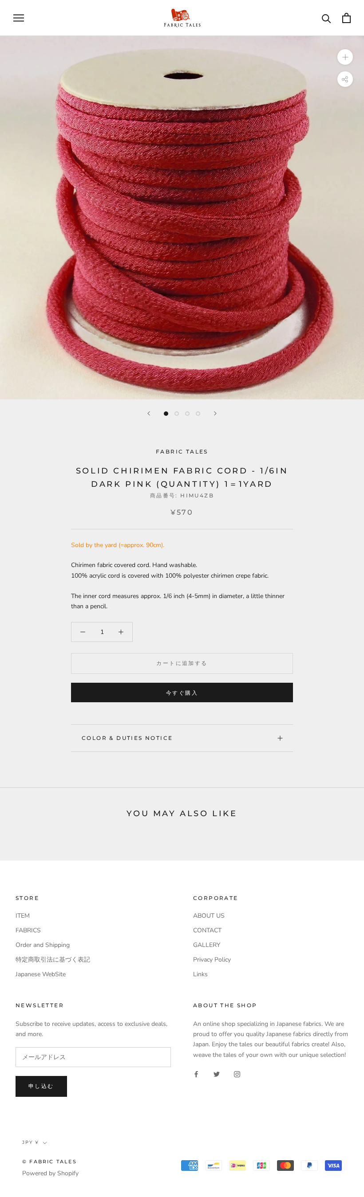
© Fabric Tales (49, 1161)
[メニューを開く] (18, 18)
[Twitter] (217, 1074)
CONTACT (207, 930)
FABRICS (28, 930)
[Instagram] (237, 1074)
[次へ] (215, 413)
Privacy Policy (212, 959)
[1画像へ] (166, 413)
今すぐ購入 (182, 692)
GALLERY (206, 945)
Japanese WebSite (41, 974)
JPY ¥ (30, 1142)
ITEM (23, 915)
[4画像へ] (198, 413)
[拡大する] (345, 56)
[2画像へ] (176, 413)
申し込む (41, 1086)
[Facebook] (196, 1074)
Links (200, 974)
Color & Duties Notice (127, 738)
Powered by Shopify (50, 1173)
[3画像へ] (187, 413)
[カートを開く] (346, 18)
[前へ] (148, 413)
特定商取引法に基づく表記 (53, 959)
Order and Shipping (43, 945)
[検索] (326, 18)
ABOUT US (209, 915)
